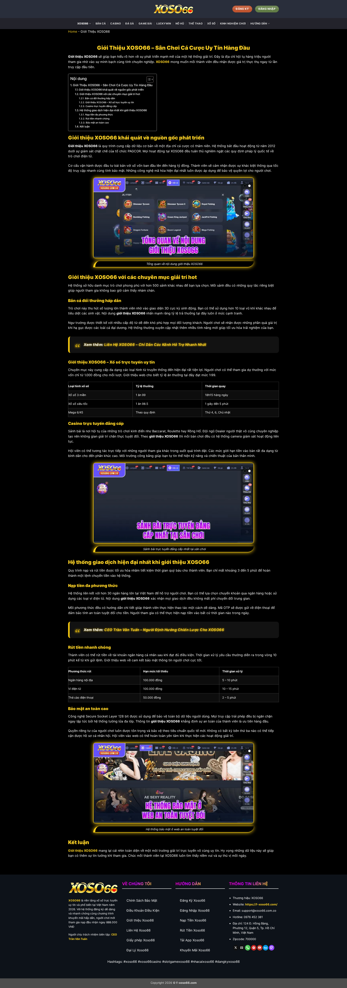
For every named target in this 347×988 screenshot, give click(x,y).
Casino (115, 23)
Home (72, 31)
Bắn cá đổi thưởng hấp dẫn (100, 98)
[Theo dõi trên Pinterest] (253, 948)
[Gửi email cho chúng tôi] (241, 948)
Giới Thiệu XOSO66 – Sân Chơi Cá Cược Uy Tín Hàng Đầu (113, 85)
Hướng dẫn (258, 23)
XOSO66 (82, 23)
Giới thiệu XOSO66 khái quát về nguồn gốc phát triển (111, 89)
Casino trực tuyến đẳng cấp (101, 106)
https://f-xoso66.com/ (261, 904)
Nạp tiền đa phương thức (99, 114)
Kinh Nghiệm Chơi (233, 23)
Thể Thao (196, 23)
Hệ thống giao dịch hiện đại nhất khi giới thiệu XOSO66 (113, 110)
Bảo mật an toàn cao (97, 122)
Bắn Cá (101, 23)
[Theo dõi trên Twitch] (271, 948)
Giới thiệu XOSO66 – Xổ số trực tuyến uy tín (109, 102)
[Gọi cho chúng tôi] (247, 948)
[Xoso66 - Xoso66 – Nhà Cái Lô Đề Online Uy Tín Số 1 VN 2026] (173, 9)
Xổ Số (211, 23)
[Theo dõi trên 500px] (265, 948)
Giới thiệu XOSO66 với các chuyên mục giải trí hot (110, 94)
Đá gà (129, 23)
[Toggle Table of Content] (148, 79)
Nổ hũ (180, 23)
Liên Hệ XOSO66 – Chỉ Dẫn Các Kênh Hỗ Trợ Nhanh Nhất (155, 344)
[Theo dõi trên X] (236, 948)
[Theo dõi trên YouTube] (259, 948)
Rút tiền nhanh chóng (97, 118)
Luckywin (163, 23)
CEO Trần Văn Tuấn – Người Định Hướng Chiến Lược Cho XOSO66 (164, 630)
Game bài (145, 23)
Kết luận (85, 126)
